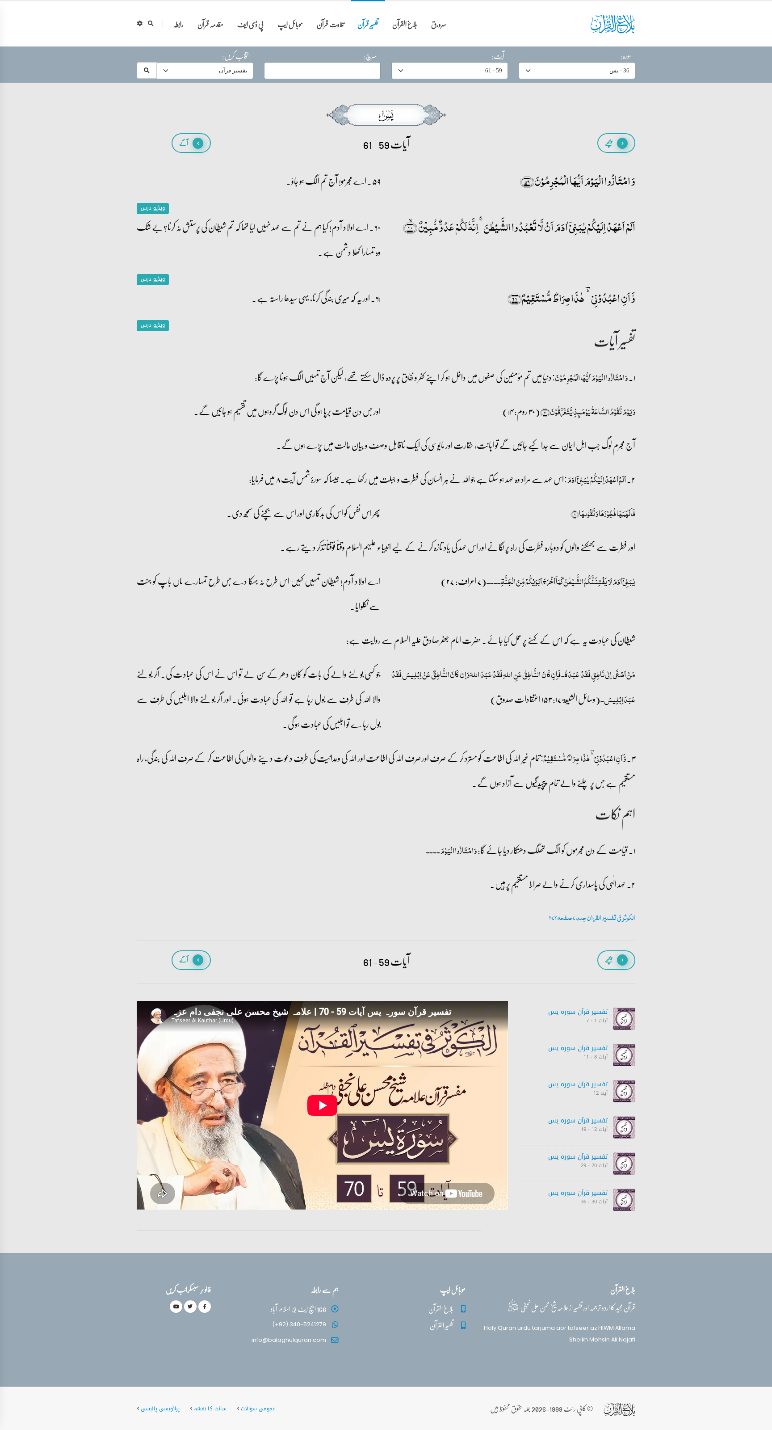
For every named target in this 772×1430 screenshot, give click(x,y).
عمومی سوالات (258, 1408)
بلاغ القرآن (404, 24)
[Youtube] (176, 1306)
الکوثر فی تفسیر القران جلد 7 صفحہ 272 (592, 917)
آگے (183, 143)
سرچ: (370, 56)
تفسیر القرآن (441, 1325)
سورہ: (626, 56)
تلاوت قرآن (330, 24)
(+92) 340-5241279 (299, 1324)
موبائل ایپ (290, 24)
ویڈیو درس (153, 208)
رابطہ (178, 24)
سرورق (439, 24)
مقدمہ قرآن (210, 24)
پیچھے (609, 143)
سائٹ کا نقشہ (210, 1408)
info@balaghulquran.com (289, 1340)
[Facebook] (204, 1306)
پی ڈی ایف (250, 24)
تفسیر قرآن (367, 24)
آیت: (497, 56)
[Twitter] (190, 1306)
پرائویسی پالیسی (160, 1408)
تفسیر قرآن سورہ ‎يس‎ (578, 1012)
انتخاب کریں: (236, 56)
